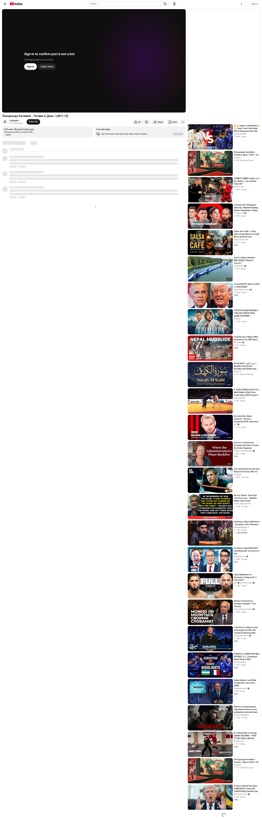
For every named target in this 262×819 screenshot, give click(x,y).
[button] (140, 132)
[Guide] (5, 3)
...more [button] (7, 135)
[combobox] (125, 3)
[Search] (165, 4)
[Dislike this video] (146, 122)
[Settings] (241, 3)
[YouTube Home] (16, 4)
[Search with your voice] (174, 4)
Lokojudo (14, 120)
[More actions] (183, 122)
